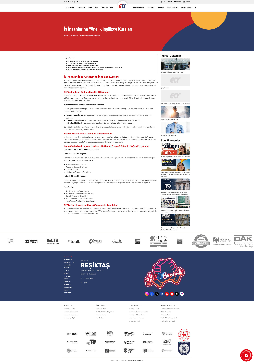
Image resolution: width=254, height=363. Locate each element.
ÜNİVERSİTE (81, 7)
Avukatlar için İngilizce (168, 135)
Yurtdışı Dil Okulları (70, 309)
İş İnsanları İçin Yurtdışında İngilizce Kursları (83, 61)
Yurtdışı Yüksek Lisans (71, 315)
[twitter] (68, 2)
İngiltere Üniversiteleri (168, 321)
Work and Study (101, 309)
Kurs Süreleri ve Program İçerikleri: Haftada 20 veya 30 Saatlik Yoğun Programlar (95, 67)
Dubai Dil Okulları (166, 312)
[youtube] (74, 2)
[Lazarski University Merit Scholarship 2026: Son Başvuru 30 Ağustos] (175, 202)
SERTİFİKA (161, 7)
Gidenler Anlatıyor (186, 7)
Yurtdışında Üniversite (71, 312)
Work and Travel (101, 315)
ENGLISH (188, 1)
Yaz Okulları (99, 318)
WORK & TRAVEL (172, 7)
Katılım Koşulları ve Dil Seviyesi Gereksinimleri (83, 65)
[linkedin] (70, 2)
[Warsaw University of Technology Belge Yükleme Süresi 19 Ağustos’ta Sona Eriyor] (175, 184)
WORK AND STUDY (107, 7)
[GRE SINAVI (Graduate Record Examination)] (175, 96)
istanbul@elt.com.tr (88, 274)
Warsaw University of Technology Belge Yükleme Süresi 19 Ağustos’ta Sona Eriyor (174, 193)
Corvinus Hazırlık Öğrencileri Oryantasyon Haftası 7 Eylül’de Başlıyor (175, 229)
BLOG (163, 1)
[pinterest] (72, 2)
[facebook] (66, 2)
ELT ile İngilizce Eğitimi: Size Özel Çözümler (82, 63)
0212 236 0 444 (86, 278)
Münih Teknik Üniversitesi (169, 318)
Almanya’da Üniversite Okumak (170, 309)
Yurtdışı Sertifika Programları (105, 312)
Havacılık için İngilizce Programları (172, 72)
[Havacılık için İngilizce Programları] (175, 64)
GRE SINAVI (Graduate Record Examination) (175, 104)
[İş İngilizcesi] (175, 80)
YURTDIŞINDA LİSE (138, 7)
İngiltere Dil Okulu (133, 309)
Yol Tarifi (83, 283)
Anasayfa (66, 35)
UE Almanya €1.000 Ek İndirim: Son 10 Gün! (175, 157)
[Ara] (195, 7)
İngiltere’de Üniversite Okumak (138, 312)
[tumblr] (177, 294)
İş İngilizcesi (165, 88)
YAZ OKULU (150, 7)
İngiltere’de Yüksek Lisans (136, 315)
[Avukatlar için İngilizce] (175, 127)
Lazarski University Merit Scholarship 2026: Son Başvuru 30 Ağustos (175, 211)
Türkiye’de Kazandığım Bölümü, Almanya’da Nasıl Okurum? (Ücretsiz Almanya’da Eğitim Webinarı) (175, 174)
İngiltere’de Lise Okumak (136, 318)
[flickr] (77, 2)
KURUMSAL (178, 1)
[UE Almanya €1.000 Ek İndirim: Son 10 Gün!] (175, 149)
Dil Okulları (74, 35)
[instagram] (64, 2)
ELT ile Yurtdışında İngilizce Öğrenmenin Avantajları (85, 69)
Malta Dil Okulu (165, 315)
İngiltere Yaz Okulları (134, 321)
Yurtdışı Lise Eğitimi (70, 318)
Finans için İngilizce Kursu (169, 119)
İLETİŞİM (170, 1)
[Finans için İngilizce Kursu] (175, 112)
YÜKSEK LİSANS (93, 7)
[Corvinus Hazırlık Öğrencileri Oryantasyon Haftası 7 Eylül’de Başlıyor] (175, 220)
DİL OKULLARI (70, 7)
